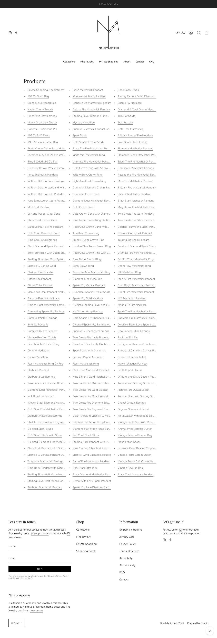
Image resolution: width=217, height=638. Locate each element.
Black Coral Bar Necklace (42, 220)
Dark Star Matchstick (85, 468)
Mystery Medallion (84, 122)
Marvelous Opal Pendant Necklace (47, 292)
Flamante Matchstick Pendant (135, 148)
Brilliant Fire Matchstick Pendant (137, 187)
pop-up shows (39, 533)
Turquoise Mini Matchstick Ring (91, 272)
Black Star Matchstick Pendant (136, 201)
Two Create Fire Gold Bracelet (90, 390)
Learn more (36, 610)
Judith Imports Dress (130, 370)
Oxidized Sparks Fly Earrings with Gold (96, 324)
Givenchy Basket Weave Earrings (47, 168)
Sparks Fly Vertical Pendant (89, 285)
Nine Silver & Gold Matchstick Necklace (96, 377)
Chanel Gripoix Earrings (132, 403)
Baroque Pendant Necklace (43, 298)
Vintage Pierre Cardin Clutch (134, 455)
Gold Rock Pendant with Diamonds (48, 468)
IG (180, 530)
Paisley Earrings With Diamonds (137, 96)
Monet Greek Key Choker (42, 122)
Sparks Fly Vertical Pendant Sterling (48, 455)
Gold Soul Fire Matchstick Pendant (48, 409)
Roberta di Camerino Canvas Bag (137, 350)
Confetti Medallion (38, 350)
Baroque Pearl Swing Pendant (45, 227)
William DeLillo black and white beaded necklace (56, 187)
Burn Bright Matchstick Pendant (136, 285)
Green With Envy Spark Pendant (92, 481)
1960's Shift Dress (38, 135)
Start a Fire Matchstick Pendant (91, 370)
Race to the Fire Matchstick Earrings (139, 175)
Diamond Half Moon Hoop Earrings (94, 429)
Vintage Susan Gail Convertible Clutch (140, 461)
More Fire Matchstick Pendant (135, 181)
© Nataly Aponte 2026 (172, 623)
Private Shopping (86, 544)
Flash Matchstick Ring (86, 364)
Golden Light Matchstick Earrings (47, 305)
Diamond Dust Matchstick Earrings (93, 201)
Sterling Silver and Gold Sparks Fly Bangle (52, 259)
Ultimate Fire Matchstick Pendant (92, 161)
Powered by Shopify (198, 623)
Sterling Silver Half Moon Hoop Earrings (51, 481)
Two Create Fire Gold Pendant (135, 214)
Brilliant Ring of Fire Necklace (135, 135)
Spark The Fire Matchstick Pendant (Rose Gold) (146, 311)
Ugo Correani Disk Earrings (134, 331)
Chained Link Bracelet (40, 272)
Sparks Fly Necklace (130, 103)
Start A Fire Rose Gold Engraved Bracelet (51, 422)
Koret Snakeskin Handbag (42, 175)
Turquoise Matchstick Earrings (45, 461)
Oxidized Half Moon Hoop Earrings (93, 422)
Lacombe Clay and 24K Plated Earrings (50, 155)
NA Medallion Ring (129, 272)
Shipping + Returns (130, 530)
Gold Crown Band (83, 207)
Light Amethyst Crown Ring (89, 181)
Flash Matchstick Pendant (88, 90)
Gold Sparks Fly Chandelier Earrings (94, 318)
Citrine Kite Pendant (39, 279)
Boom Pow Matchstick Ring (134, 266)
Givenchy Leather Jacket (132, 357)
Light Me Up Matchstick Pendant (92, 103)
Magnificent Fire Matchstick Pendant (139, 207)
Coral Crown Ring (83, 266)
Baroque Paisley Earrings (42, 318)
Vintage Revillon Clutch (41, 337)
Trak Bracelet (125, 122)
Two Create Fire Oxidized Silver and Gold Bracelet (102, 383)
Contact (123, 579)
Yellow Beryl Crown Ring (88, 175)
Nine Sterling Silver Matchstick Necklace (96, 448)
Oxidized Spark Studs (40, 429)
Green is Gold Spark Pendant (135, 233)
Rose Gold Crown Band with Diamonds (96, 227)
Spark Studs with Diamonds (89, 350)
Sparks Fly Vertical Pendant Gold (92, 129)
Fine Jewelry (83, 537)
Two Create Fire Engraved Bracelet (93, 409)
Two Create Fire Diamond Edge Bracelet (96, 403)
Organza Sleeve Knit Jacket (133, 409)
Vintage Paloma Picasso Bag (135, 435)
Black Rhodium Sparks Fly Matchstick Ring (98, 416)
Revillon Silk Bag (128, 337)
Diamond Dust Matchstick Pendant (48, 390)
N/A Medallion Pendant (132, 298)
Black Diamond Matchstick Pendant (94, 474)
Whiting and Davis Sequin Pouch (137, 377)
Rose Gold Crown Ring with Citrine (94, 253)
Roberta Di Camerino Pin (42, 129)
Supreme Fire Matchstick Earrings (137, 318)
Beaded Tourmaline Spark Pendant (138, 227)
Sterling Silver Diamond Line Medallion (96, 116)
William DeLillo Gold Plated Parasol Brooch (54, 194)
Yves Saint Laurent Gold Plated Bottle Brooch (54, 201)
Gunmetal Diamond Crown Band (92, 187)
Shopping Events (86, 551)
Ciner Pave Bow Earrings (42, 116)
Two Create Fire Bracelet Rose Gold (48, 383)
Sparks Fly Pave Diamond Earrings (93, 487)
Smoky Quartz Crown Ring (88, 240)
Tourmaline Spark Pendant (133, 240)
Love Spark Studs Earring (132, 142)
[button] (199, 33)
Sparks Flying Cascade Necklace (92, 455)
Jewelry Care (126, 537)
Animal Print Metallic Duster (135, 429)
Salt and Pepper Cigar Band (43, 214)
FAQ (122, 572)
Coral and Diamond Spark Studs (137, 246)
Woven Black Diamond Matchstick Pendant (53, 403)
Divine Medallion (37, 357)
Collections (83, 530)
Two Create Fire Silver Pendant (136, 220)
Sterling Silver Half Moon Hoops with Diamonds (56, 474)
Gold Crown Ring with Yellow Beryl (94, 168)
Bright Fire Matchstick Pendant (136, 292)
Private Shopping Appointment (45, 90)
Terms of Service (19, 578)
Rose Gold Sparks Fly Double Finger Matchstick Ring (104, 344)
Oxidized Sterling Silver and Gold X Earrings (99, 305)
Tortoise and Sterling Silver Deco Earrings (142, 383)
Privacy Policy (62, 576)
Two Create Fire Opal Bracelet (90, 396)
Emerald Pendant (37, 324)
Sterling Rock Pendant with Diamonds (95, 442)
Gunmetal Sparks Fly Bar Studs (91, 292)
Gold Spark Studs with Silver (44, 435)
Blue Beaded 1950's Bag (42, 161)
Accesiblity (125, 558)
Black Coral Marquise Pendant (135, 474)
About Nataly (127, 565)
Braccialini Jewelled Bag (41, 103)
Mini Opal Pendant (38, 207)
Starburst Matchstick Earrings (44, 416)
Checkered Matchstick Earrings (136, 168)
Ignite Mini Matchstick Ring (89, 155)
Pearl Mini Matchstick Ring (43, 344)
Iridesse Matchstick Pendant (89, 96)
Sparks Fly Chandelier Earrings (91, 331)
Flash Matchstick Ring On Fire (45, 364)
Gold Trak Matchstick (130, 129)
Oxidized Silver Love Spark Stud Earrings (142, 324)
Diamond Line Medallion (87, 279)
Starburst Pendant (38, 370)
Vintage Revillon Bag (130, 468)
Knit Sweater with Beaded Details (137, 416)
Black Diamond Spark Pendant (45, 246)
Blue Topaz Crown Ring (87, 259)
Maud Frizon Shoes (129, 442)
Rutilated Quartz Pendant (42, 331)
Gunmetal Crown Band (86, 194)
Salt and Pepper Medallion (88, 357)
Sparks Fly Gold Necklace (88, 298)
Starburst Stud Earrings (41, 377)
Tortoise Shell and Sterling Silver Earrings (142, 396)
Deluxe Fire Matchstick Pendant (91, 109)
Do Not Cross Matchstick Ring (136, 259)
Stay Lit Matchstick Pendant (134, 194)
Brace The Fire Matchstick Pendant (93, 148)
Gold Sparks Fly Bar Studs (88, 142)
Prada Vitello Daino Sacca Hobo (46, 148)
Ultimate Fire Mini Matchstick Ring (138, 253)
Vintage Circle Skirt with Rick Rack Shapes (143, 422)
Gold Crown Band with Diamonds (93, 214)
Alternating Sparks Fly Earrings (45, 311)
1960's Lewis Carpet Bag (42, 142)
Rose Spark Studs (128, 90)
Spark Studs (80, 135)
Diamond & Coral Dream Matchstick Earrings (144, 109)
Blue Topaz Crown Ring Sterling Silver (95, 220)
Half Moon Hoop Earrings (88, 311)
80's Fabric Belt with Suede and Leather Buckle (55, 253)
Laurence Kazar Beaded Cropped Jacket (141, 448)
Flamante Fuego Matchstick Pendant (139, 155)
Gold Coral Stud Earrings (42, 240)
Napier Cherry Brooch (40, 109)
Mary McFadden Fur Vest (132, 364)
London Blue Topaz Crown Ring (92, 246)
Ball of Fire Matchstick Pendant (91, 461)
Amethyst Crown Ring (86, 233)
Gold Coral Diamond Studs (43, 233)
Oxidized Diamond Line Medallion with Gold (54, 442)
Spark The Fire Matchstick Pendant (138, 161)
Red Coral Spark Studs (86, 435)
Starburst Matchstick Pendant (44, 487)
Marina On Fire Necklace (132, 305)
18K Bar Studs (126, 116)
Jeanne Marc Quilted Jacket (133, 390)
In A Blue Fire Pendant (40, 396)
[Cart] (206, 33)
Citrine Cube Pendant (40, 285)
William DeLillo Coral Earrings (45, 181)
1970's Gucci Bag (38, 96)
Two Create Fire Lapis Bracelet (91, 337)
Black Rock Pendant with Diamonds (48, 448)
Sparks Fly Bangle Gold (41, 266)
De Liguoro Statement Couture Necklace (141, 344)
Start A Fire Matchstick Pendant (136, 279)
